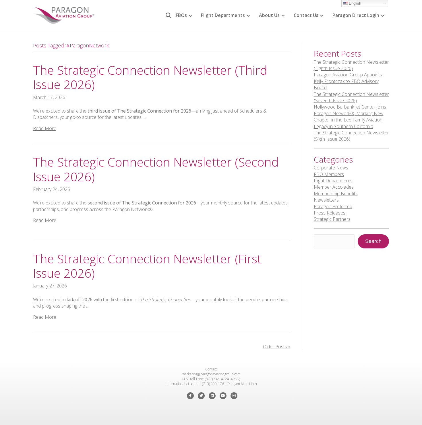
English (354, 3)
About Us (269, 15)
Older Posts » (277, 346)
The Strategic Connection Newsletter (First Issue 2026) (147, 265)
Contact (211, 369)
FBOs (181, 15)
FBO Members (329, 174)
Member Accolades (334, 187)
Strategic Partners (332, 219)
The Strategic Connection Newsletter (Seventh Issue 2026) (351, 97)
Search (373, 241)
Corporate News (331, 168)
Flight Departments (223, 15)
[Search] (166, 15)
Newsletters (326, 200)
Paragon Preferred (333, 206)
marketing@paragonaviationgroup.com (211, 374)
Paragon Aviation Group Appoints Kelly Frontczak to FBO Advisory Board (348, 81)
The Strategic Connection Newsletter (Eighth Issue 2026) (351, 65)
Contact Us (306, 15)
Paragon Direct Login (355, 15)
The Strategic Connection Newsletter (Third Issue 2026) (150, 77)
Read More (44, 128)
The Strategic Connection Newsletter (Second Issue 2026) (156, 169)
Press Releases (329, 213)
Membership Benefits (336, 193)
